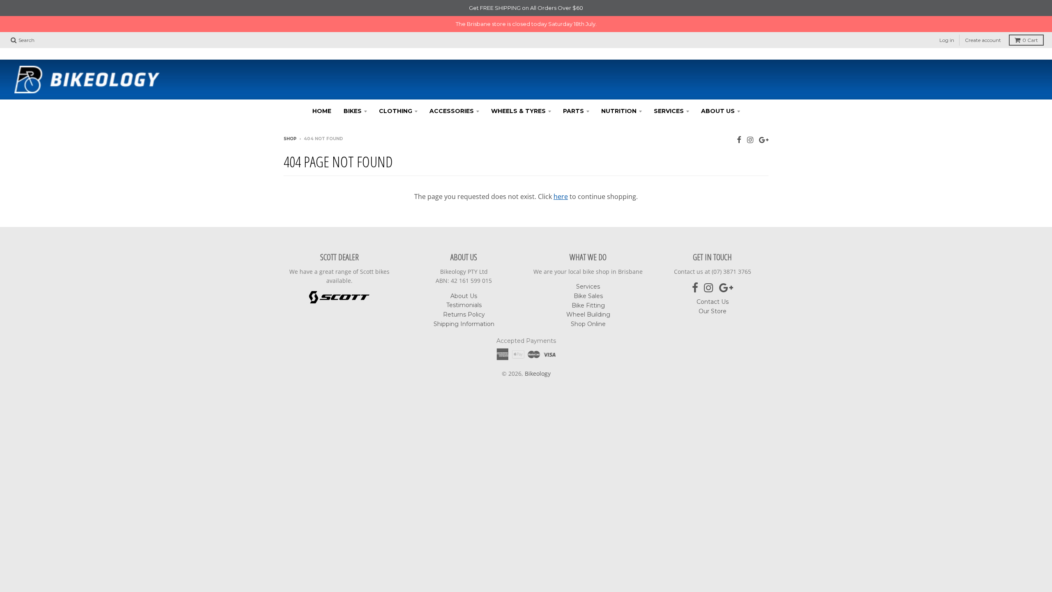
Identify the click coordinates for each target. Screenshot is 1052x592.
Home (321, 111)
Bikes (353, 111)
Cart (1030, 40)
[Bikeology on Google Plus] (763, 140)
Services (669, 111)
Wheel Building (588, 314)
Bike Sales (588, 296)
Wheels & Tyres (518, 111)
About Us (718, 111)
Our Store (713, 311)
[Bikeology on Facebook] (739, 140)
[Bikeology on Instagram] (750, 140)
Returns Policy (464, 314)
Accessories (451, 111)
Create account (983, 40)
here (561, 196)
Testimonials (464, 305)
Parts (573, 111)
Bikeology (538, 373)
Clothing (395, 111)
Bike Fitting (588, 305)
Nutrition (619, 111)
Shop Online (588, 324)
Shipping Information (464, 324)
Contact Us (713, 301)
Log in (946, 40)
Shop (290, 138)
